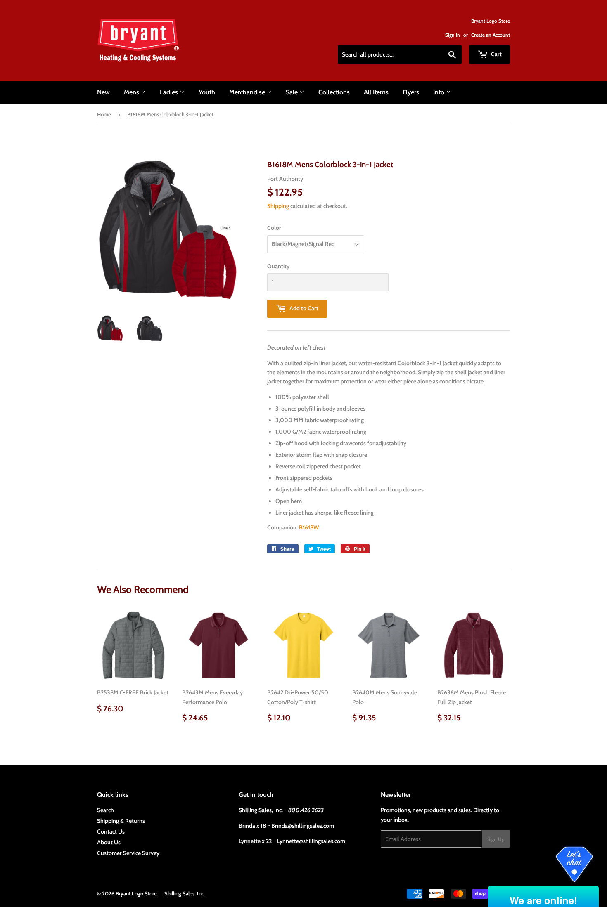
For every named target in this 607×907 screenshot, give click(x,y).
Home (104, 114)
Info (439, 92)
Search (105, 810)
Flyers (411, 92)
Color (274, 227)
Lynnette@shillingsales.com (311, 841)
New (103, 92)
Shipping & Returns (121, 820)
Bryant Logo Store (136, 893)
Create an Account (490, 35)
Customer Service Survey (128, 853)
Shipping (278, 206)
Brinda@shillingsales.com (302, 825)
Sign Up (496, 839)
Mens (132, 92)
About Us (109, 842)
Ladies (170, 92)
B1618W (309, 527)
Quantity (278, 266)
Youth (207, 92)
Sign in (452, 35)
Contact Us (111, 831)
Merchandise (248, 92)
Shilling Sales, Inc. (184, 893)
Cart (496, 54)
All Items (376, 92)
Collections (334, 92)
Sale (292, 92)
